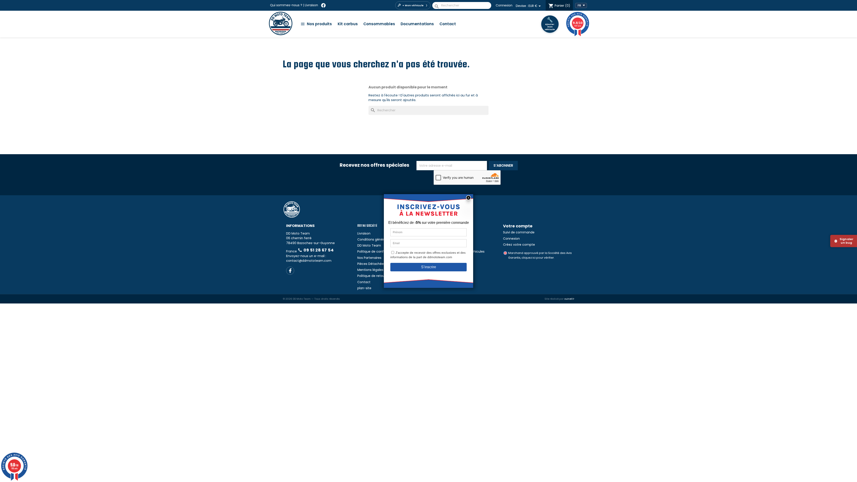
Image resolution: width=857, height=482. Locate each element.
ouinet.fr (569, 299)
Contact (447, 24)
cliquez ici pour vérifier (538, 258)
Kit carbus (348, 24)
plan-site (364, 288)
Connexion (504, 5)
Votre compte (518, 226)
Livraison (311, 5)
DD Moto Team (369, 245)
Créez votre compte (519, 244)
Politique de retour (371, 276)
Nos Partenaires (369, 258)
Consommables (379, 24)
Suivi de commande (519, 232)
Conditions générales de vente (381, 239)
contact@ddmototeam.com (308, 260)
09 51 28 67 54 (316, 250)
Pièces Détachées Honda (376, 264)
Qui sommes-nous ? (286, 5)
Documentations (417, 24)
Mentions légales (370, 270)
